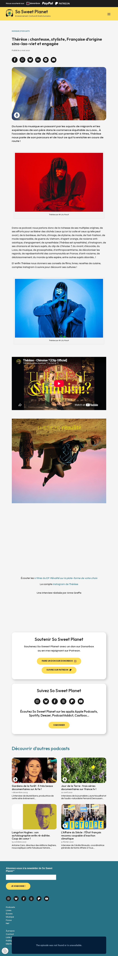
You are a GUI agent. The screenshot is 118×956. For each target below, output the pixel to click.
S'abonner (59, 725)
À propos (10, 931)
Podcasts (10, 907)
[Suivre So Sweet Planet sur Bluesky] (46, 700)
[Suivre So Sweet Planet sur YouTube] (81, 700)
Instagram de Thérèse (65, 584)
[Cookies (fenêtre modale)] (5, 951)
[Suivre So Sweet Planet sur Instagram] (37, 700)
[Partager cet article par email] (53, 60)
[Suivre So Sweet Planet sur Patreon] (72, 700)
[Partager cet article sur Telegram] (46, 60)
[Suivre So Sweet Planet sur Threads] (63, 700)
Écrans (9, 913)
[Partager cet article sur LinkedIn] (38, 60)
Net (7, 923)
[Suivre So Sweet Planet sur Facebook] (55, 700)
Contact (10, 934)
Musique (10, 917)
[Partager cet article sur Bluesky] (30, 60)
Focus (9, 920)
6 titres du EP (65, 578)
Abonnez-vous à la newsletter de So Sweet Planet (29, 869)
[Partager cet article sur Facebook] (15, 60)
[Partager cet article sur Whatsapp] (22, 60)
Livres (8, 910)
